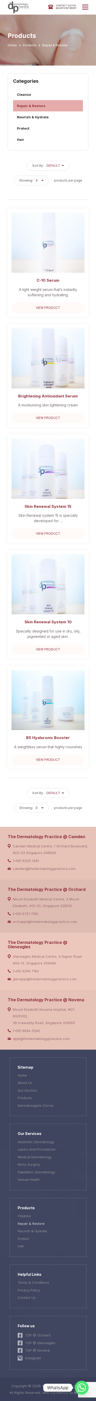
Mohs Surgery (29, 1164)
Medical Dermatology (34, 1157)
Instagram (33, 1358)
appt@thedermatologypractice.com (41, 1039)
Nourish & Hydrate (33, 117)
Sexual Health (29, 1179)
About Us (25, 1083)
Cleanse (24, 94)
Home (22, 1075)
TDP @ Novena (37, 1350)
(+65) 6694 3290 (26, 1031)
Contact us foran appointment (66, 7)
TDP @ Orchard (37, 1335)
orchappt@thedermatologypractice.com (45, 922)
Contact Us (27, 1297)
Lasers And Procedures (37, 1149)
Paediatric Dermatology (36, 1172)
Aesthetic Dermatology (36, 1142)
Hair (20, 140)
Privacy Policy (29, 1290)
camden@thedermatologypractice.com (44, 869)
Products (25, 1098)
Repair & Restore (31, 106)
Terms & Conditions (33, 1282)
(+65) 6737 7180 (25, 914)
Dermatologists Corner (36, 1105)
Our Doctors (27, 1090)
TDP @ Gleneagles (40, 1343)
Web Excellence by (62, 1393)
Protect (23, 128)
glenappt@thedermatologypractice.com (45, 979)
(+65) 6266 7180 (26, 971)
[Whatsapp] (82, 1388)
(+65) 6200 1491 (26, 861)
